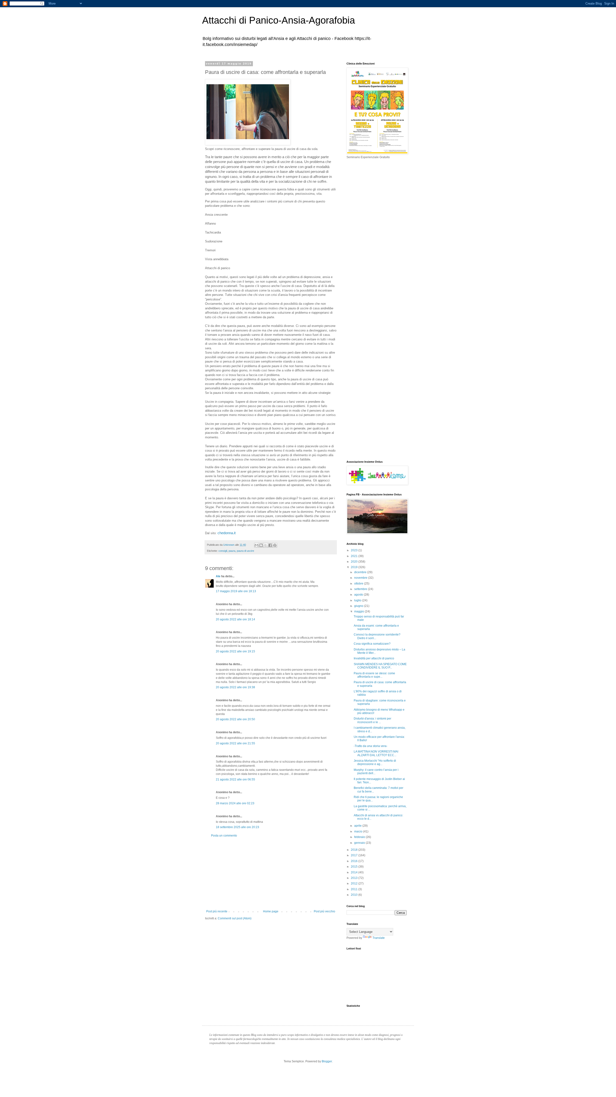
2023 (354, 550)
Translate (378, 938)
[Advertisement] (271, 874)
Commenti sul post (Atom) (234, 918)
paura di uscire (245, 550)
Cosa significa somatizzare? (372, 643)
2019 (354, 567)
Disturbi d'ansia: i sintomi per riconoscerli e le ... (372, 720)
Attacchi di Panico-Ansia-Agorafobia (278, 20)
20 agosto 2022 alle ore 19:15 (235, 651)
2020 (354, 561)
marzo (358, 831)
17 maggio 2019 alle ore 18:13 (236, 591)
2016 (354, 861)
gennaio (360, 842)
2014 (354, 872)
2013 (354, 878)
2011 (354, 889)
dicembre (360, 572)
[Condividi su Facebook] (270, 545)
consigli (222, 550)
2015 (354, 866)
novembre (361, 577)
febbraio (360, 837)
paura (232, 550)
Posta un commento (224, 835)
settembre (361, 589)
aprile (358, 825)
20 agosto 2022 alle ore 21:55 (235, 743)
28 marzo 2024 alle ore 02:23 (235, 803)
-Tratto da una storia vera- (370, 746)
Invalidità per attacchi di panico (374, 658)
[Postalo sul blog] (261, 545)
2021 (354, 556)
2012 (354, 883)
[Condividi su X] (265, 545)
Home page (270, 911)
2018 (354, 849)
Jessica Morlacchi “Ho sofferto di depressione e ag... (375, 762)
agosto (359, 594)
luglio (358, 600)
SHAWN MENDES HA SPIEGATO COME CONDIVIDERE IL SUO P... (380, 665)
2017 (354, 855)
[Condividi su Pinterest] (274, 545)
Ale (218, 576)
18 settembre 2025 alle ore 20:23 (237, 827)
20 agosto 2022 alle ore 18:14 (235, 619)
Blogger (327, 1061)
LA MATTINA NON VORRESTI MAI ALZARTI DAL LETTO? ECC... (376, 753)
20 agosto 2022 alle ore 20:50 (235, 719)
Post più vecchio (324, 911)
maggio (359, 611)
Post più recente (216, 911)
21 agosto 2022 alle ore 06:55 (235, 779)
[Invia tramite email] (256, 545)
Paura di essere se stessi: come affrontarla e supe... (374, 675)
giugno (359, 606)
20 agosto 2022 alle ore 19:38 (235, 687)
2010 (354, 894)
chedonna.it (227, 533)
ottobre (359, 583)
